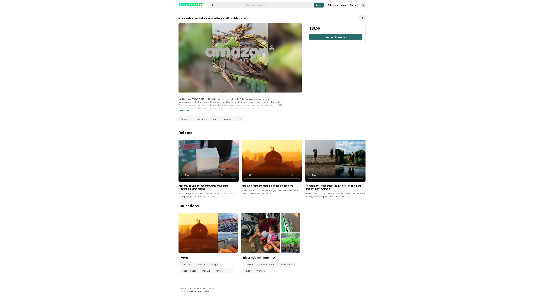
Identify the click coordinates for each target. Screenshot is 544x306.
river (239, 118)
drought (215, 264)
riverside (260, 270)
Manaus (206, 270)
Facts (184, 257)
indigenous (286, 264)
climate (201, 264)
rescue (227, 118)
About (344, 5)
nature (219, 270)
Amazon (187, 264)
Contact (354, 5)
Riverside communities (259, 257)
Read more (183, 110)
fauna (215, 118)
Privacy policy (203, 291)
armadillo (202, 118)
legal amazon (189, 270)
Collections (333, 5)
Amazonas (186, 118)
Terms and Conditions (188, 291)
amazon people (267, 264)
